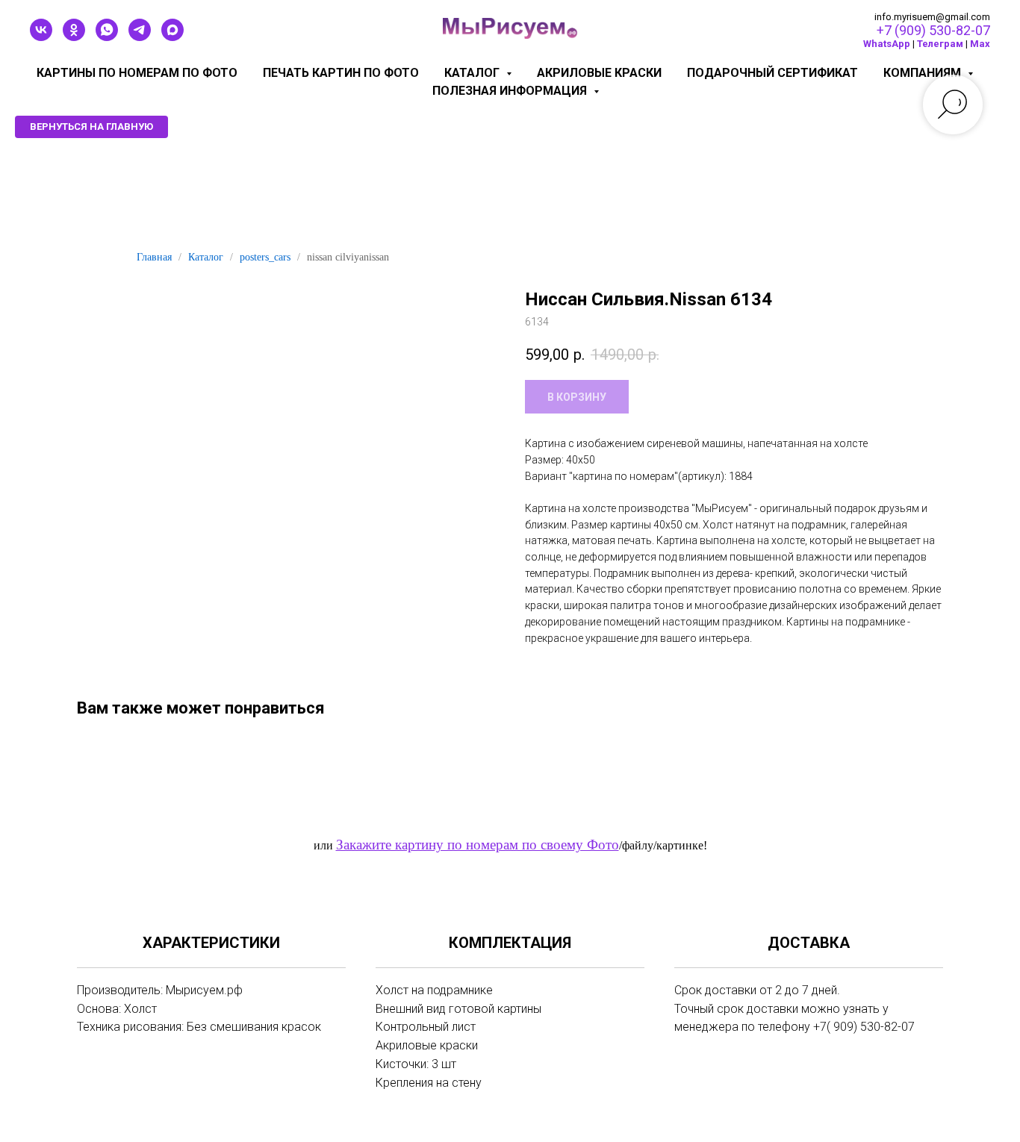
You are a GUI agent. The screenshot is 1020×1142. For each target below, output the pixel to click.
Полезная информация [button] (511, 91)
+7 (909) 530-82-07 (933, 30)
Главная (154, 257)
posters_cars (265, 257)
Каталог (205, 257)
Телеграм (940, 43)
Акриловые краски (599, 73)
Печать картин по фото (341, 73)
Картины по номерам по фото (137, 73)
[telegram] (139, 37)
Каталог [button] (473, 73)
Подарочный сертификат (772, 73)
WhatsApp (886, 43)
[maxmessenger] (172, 37)
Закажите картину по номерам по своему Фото (477, 844)
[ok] (74, 37)
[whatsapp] (107, 37)
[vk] (41, 37)
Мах (980, 43)
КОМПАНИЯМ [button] (923, 73)
